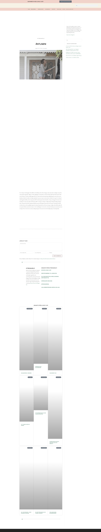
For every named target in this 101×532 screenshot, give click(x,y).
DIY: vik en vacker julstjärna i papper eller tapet (75, 55)
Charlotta (67, 57)
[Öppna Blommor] (50, 9)
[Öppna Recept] (55, 9)
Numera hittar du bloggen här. (70, 34)
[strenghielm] (71, 19)
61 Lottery (67, 46)
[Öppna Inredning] (36, 9)
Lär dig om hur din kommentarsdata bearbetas (47, 258)
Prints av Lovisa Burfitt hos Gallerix (74, 57)
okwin (67, 55)
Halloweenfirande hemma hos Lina (50, 287)
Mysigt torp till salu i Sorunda (74, 50)
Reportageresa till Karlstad (49, 273)
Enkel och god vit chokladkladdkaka (76, 53)
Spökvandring (45, 284)
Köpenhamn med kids (46, 280)
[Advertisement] (41, 219)
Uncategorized (45, 48)
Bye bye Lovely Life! (46, 270)
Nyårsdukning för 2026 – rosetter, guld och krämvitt (54, 442)
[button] (35, 235)
